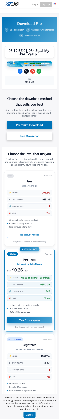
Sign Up (46, 4)
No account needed (29, 234)
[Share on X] (26, 71)
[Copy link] (39, 71)
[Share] (32, 71)
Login (35, 4)
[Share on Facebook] (20, 71)
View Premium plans (29, 320)
